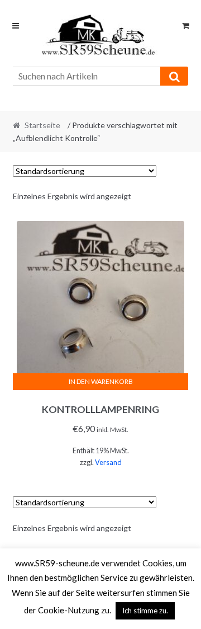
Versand (108, 462)
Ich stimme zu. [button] (145, 610)
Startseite (42, 125)
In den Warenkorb (101, 381)
